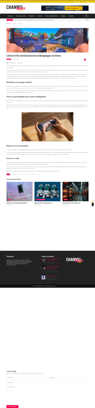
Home (9, 23)
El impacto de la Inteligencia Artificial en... (75, 203)
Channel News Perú (15, 174)
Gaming (14, 23)
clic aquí (33, 171)
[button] (86, 20)
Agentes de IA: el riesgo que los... (17, 203)
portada (28, 174)
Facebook (23, 174)
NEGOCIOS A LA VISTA (21, 16)
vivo (38, 174)
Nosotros (71, 16)
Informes (63, 16)
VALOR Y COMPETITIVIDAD (51, 16)
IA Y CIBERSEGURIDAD (13, 199)
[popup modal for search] (86, 16)
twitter (34, 174)
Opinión (39, 199)
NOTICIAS (10, 16)
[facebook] (83, 1)
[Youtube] (88, 1)
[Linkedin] (85, 1)
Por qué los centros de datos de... (45, 203)
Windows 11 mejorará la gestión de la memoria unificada (23, 19)
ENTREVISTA (32, 16)
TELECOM (40, 16)
